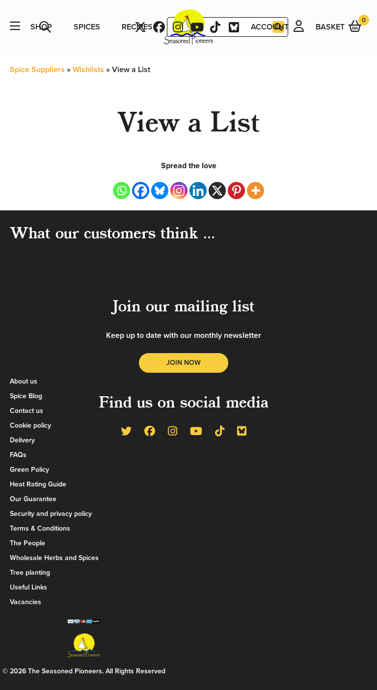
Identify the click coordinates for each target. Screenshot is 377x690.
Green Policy (29, 469)
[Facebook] (140, 190)
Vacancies (25, 602)
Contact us (26, 411)
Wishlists (88, 70)
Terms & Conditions (40, 528)
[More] (255, 190)
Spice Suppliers (37, 70)
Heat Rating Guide (38, 484)
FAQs (18, 455)
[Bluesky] (159, 190)
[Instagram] (179, 190)
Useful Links (28, 587)
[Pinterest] (236, 190)
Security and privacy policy (51, 514)
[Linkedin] (198, 190)
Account (270, 27)
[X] (217, 190)
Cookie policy (30, 425)
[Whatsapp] (121, 190)
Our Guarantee (33, 499)
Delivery (22, 440)
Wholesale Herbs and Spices (54, 558)
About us (23, 381)
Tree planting (30, 572)
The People (27, 543)
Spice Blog (26, 396)
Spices (87, 27)
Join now (183, 362)
